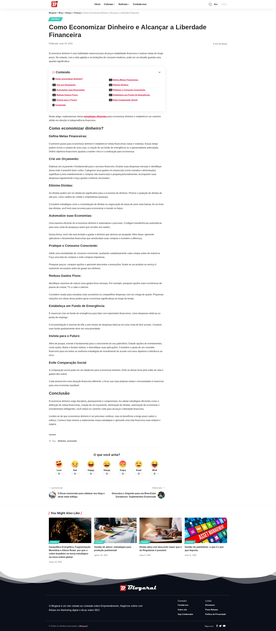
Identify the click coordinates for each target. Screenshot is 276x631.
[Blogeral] (69, 4)
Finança (55, 19)
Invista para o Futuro (66, 100)
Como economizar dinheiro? (69, 79)
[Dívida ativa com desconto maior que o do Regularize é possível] (160, 530)
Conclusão (60, 105)
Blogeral (83, 626)
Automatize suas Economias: (70, 90)
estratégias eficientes (95, 116)
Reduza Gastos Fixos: (67, 95)
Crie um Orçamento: (66, 85)
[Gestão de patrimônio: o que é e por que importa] (206, 530)
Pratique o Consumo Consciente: (129, 90)
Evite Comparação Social (125, 100)
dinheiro (62, 441)
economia (72, 441)
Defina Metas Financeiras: (126, 80)
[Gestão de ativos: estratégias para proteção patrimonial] (115, 530)
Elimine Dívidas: (121, 85)
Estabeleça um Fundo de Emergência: (131, 95)
